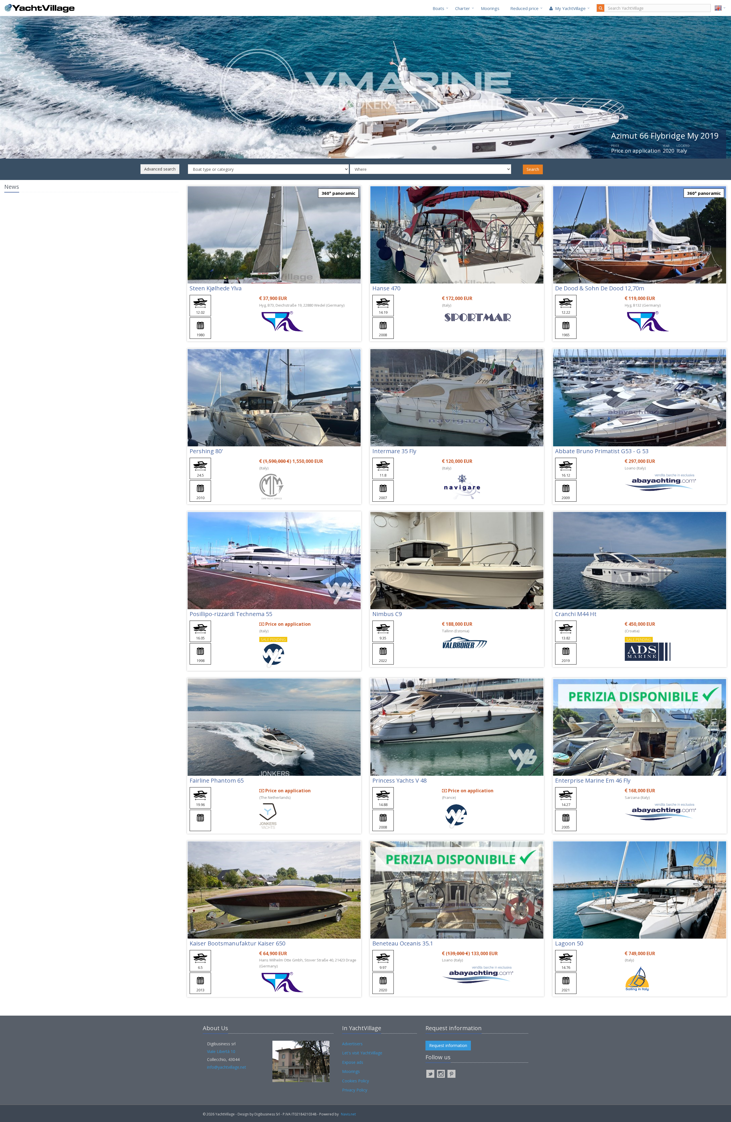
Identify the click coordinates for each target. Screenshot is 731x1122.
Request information (448, 1045)
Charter (462, 8)
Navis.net (348, 1114)
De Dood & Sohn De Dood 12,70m (599, 288)
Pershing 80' (206, 451)
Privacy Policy (354, 1090)
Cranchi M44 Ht (576, 614)
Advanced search (160, 169)
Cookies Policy (355, 1080)
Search (533, 169)
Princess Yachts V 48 (399, 780)
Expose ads (352, 1062)
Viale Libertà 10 (221, 1051)
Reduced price (524, 8)
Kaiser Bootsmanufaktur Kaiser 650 (237, 943)
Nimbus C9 (387, 614)
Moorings (490, 8)
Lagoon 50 (569, 943)
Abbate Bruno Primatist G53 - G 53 (601, 451)
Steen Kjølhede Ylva (216, 288)
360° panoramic (338, 193)
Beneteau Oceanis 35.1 (402, 943)
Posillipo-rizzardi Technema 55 (231, 614)
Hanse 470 (386, 288)
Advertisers (352, 1043)
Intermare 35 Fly (394, 451)
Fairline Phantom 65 (217, 780)
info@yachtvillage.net (226, 1067)
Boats (438, 8)
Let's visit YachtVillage (362, 1053)
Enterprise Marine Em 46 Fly (592, 780)
